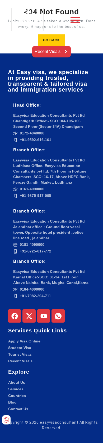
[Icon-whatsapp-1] (58, 316)
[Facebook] (14, 316)
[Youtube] (43, 316)
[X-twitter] (29, 316)
